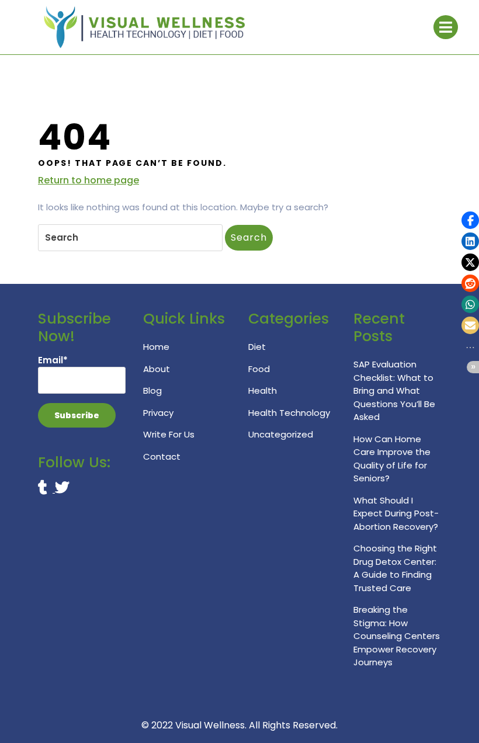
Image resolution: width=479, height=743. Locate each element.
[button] (470, 220)
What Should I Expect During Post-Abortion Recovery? (396, 513)
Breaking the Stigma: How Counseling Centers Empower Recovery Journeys (396, 635)
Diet (257, 347)
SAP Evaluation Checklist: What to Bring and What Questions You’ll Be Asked (394, 390)
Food (259, 369)
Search (249, 237)
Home (156, 347)
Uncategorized (280, 434)
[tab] (445, 27)
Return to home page (88, 180)
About (156, 369)
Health (262, 390)
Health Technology (289, 413)
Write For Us (169, 434)
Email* (53, 360)
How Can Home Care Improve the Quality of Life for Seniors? (392, 459)
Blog (152, 390)
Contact (162, 456)
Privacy (158, 413)
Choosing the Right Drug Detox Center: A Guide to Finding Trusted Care (395, 568)
